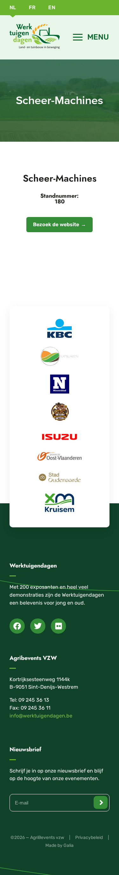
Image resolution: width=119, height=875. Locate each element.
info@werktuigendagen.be (41, 716)
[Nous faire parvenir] (101, 802)
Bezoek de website (56, 224)
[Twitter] (37, 626)
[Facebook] (17, 626)
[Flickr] (58, 626)
